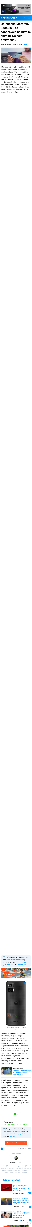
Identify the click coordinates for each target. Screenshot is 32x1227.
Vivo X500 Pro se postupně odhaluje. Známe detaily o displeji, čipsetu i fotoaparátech (21, 1214)
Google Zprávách (20, 1134)
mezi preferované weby (15, 960)
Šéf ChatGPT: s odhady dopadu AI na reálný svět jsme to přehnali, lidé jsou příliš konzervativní (21, 1201)
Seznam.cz (21, 965)
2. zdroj (28, 1149)
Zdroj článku (22, 1149)
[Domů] (9, 18)
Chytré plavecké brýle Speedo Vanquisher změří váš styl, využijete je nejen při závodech (21, 1187)
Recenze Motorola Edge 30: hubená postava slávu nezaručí (22, 1072)
